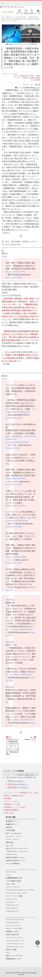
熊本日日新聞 (7, 296)
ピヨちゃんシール (12, 905)
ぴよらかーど (10, 902)
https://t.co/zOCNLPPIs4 (16, 272)
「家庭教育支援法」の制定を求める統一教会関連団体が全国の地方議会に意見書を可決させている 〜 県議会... (20, 19)
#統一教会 (28, 436)
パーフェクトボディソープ (15, 940)
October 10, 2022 (13, 448)
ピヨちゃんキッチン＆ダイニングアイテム (20, 890)
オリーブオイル (11, 872)
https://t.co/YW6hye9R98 (16, 557)
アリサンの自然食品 (12, 863)
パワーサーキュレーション (15, 943)
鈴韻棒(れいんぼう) (12, 931)
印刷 (38, 85)
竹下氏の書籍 (10, 830)
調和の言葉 (9, 842)
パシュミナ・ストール (13, 925)
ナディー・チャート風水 (14, 896)
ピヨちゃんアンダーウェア (15, 919)
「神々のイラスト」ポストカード (17, 851)
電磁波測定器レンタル (13, 959)
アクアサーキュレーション (15, 947)
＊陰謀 (37, 76)
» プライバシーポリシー (12, 801)
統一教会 (30, 76)
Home (3, 17)
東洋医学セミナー (12, 821)
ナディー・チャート (12, 839)
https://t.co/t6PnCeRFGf (15, 506)
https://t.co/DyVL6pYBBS (16, 479)
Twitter (4, 256)
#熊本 (34, 518)
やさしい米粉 (10, 884)
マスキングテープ (12, 908)
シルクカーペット (12, 899)
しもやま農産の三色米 (13, 881)
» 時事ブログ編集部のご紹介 (13, 796)
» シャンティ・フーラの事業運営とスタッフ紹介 (21, 793)
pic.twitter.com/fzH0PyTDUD (22, 720)
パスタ (8, 875)
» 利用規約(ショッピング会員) (14, 807)
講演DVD (9, 827)
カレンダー (9, 845)
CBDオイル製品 (11, 950)
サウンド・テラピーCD (14, 928)
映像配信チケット (12, 824)
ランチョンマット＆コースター (16, 893)
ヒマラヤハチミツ (12, 854)
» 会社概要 (7, 798)
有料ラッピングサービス (14, 956)
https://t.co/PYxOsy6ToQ (20, 412)
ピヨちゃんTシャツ (12, 911)
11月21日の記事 (20, 17)
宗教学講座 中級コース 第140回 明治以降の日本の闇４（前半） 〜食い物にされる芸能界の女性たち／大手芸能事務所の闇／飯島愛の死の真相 (22, 3)
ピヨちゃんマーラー (12, 922)
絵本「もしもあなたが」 (14, 833)
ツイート (26, 85)
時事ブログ (10, 17)
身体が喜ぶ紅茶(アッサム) (14, 857)
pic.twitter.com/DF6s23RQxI (17, 442)
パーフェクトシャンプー (14, 937)
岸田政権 (22, 76)
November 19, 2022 (14, 278)
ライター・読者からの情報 (24, 78)
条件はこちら (35, 87)
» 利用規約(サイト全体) (11, 804)
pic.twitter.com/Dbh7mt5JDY (21, 629)
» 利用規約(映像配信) (11, 810)
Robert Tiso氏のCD (12, 934)
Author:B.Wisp (24, 44)
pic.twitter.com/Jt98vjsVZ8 (20, 675)
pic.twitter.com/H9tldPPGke (17, 521)
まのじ (16, 76)
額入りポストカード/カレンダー (17, 848)
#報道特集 (10, 600)
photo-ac (16, 44)
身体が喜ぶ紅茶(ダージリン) (15, 860)
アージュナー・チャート (14, 836)
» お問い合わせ (8, 813)
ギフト (8, 953)
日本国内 (37, 80)
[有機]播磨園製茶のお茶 (14, 878)
